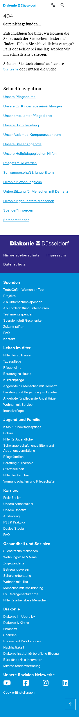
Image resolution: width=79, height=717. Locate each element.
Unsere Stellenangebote (22, 144)
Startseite (10, 69)
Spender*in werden (18, 210)
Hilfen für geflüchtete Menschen (28, 201)
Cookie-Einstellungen (18, 692)
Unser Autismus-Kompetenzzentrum (32, 134)
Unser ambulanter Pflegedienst (27, 115)
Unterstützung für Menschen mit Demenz (35, 191)
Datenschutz (14, 264)
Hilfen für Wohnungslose (22, 182)
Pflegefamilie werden (20, 163)
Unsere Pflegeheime (19, 96)
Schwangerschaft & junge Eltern (28, 172)
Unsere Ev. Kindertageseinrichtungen (32, 106)
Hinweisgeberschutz (21, 255)
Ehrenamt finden (16, 219)
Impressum (56, 255)
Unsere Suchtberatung (21, 125)
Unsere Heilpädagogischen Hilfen (30, 153)
